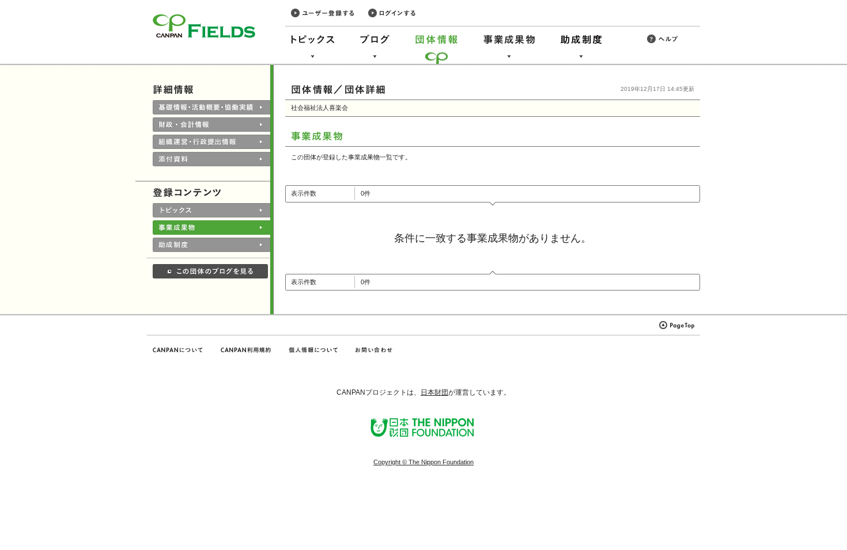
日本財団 (434, 392)
